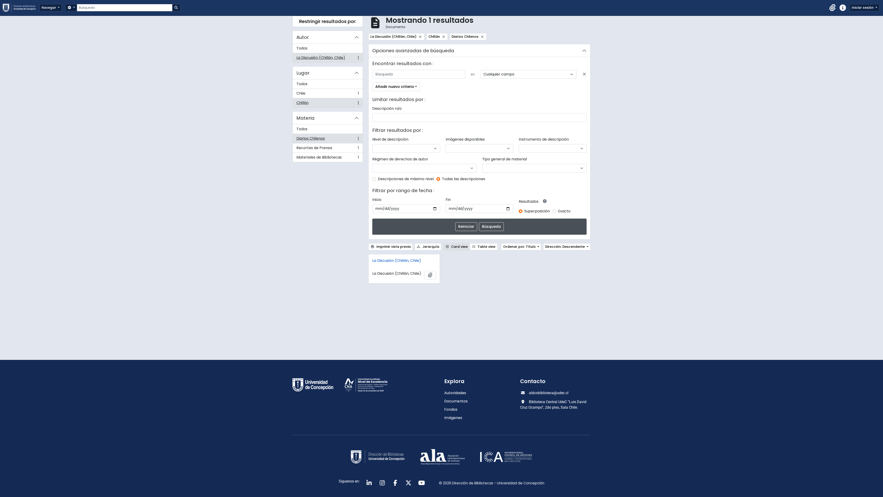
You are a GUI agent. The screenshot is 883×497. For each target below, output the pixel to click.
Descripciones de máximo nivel (406, 179)
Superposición (537, 211)
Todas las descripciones (463, 179)
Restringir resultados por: (327, 21)
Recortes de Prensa (327, 149)
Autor (302, 37)
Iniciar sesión (863, 7)
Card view (459, 246)
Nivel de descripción (390, 139)
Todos (301, 48)
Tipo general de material (504, 159)
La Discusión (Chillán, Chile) (327, 58)
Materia (305, 118)
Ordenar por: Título (520, 246)
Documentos (456, 401)
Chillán (327, 103)
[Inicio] (21, 8)
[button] (833, 8)
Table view (486, 246)
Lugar (303, 73)
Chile (327, 94)
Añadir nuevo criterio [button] (394, 86)
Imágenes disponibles (465, 139)
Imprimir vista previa (393, 246)
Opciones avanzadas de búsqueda (413, 50)
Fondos (450, 409)
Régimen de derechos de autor (400, 159)
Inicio (376, 199)
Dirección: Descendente (565, 246)
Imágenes (453, 417)
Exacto (564, 211)
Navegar (49, 7)
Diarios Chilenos (327, 139)
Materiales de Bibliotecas (327, 158)
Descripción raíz (387, 108)
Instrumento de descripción (544, 139)
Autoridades (455, 393)
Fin (448, 199)
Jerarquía (430, 246)
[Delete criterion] (584, 74)
